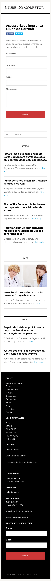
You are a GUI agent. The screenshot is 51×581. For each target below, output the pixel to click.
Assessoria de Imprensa (17, 517)
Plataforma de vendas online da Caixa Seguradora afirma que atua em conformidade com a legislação (25, 156)
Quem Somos (12, 449)
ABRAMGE (11, 439)
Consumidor (11, 396)
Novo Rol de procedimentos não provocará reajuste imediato (23, 294)
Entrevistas (11, 399)
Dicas (8, 386)
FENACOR (11, 432)
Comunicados (12, 389)
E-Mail (9, 77)
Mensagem (11, 89)
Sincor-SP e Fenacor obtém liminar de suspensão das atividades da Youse (24, 207)
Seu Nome (12, 54)
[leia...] (38, 303)
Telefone (10, 65)
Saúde (9, 412)
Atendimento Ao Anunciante (19, 511)
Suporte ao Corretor (15, 383)
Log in (41, 574)
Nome (9, 528)
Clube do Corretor (24, 8)
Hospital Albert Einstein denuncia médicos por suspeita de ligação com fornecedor (23, 230)
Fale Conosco (12, 492)
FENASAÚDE (12, 436)
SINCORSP (11, 429)
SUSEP (9, 426)
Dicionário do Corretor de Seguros (21, 462)
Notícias (9, 393)
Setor (8, 402)
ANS (8, 406)
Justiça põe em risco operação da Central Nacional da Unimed (24, 352)
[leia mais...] (35, 218)
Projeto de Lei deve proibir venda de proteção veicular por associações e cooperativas (24, 330)
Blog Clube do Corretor (16, 456)
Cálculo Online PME (15, 482)
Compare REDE (13, 478)
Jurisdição (10, 409)
